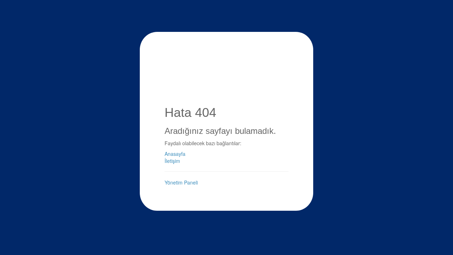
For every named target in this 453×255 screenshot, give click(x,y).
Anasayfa (175, 153)
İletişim (172, 160)
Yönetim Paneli (181, 182)
